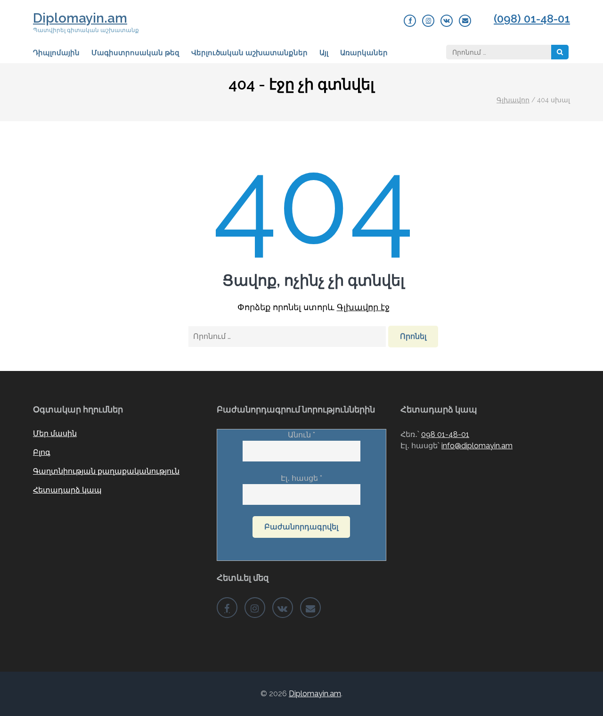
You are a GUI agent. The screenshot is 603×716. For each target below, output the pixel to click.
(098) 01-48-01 (532, 19)
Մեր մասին (55, 433)
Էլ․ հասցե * (301, 478)
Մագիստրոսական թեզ (135, 53)
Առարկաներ (364, 53)
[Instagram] (428, 21)
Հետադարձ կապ (67, 490)
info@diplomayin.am (477, 445)
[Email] (465, 21)
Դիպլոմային (56, 53)
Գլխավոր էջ (363, 307)
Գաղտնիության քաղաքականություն (106, 471)
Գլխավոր (513, 100)
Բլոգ (41, 452)
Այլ (323, 53)
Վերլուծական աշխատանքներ (249, 53)
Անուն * (301, 434)
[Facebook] (410, 21)
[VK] (446, 21)
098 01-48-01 (445, 434)
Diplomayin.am (80, 18)
